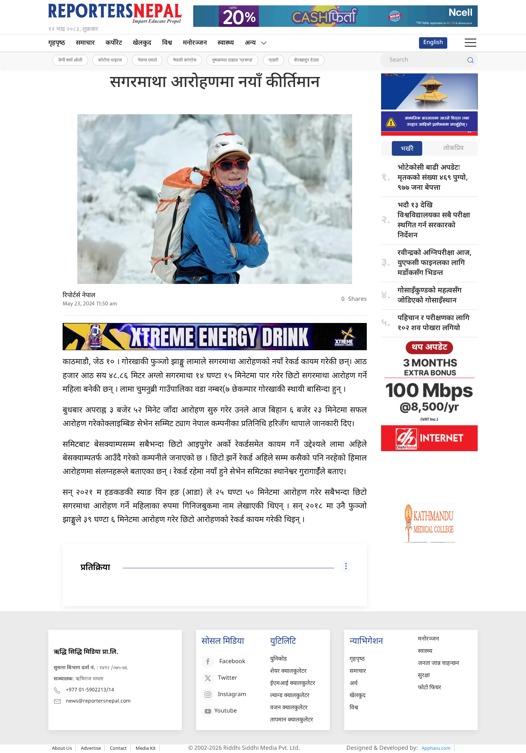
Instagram (232, 695)
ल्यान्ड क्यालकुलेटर (290, 696)
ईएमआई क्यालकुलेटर (292, 683)
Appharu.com (436, 748)
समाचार (85, 43)
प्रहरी (273, 60)
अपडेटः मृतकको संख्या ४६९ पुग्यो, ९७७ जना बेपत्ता (433, 178)
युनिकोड (278, 659)
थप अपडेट (429, 347)
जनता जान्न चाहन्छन (438, 663)
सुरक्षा (424, 676)
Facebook (232, 662)
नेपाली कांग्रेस (184, 60)
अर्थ (353, 683)
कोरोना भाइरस (110, 60)
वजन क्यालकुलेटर (289, 708)
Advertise (91, 748)
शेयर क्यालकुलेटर (288, 671)
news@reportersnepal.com (98, 701)
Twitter (227, 678)
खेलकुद (142, 43)
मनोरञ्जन (195, 43)
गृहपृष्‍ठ (56, 43)
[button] (470, 43)
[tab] (407, 149)
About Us (62, 748)
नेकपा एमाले (147, 60)
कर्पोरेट (114, 43)
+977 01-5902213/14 (90, 690)
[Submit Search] (470, 60)
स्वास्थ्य (226, 43)
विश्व (167, 43)
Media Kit (146, 748)
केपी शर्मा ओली (70, 60)
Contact (118, 748)
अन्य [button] (250, 43)
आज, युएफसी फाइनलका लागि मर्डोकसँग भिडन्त (435, 263)
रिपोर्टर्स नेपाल (79, 295)
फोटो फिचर (429, 688)
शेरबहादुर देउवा (306, 60)
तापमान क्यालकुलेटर (291, 720)
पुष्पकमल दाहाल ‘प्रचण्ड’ (232, 60)
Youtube (225, 711)
